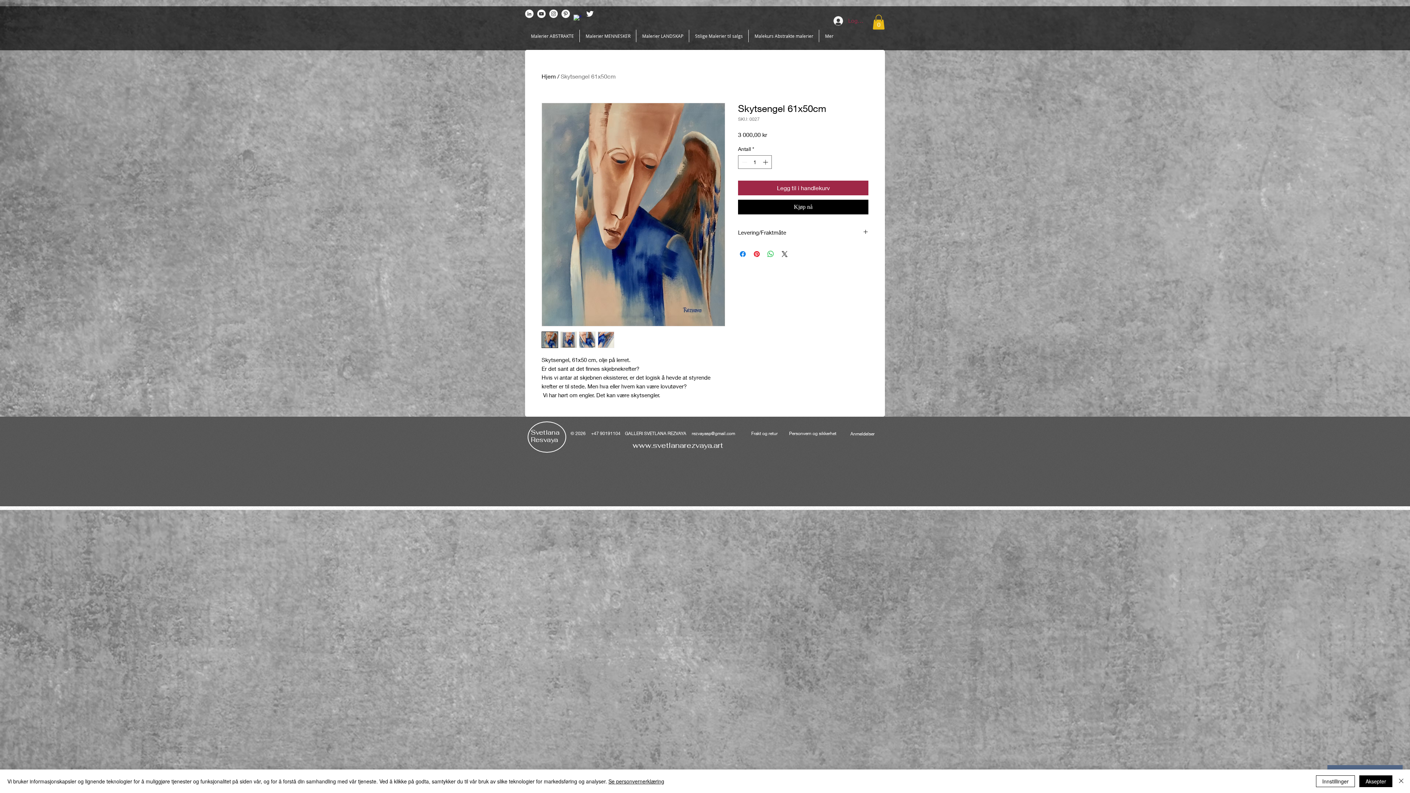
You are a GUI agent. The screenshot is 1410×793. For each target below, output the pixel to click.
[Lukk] (1401, 781)
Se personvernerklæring (636, 781)
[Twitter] (590, 14)
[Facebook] (578, 19)
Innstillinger (1335, 781)
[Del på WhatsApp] (770, 254)
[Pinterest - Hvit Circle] (565, 14)
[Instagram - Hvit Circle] (553, 14)
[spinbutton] (755, 162)
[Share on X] (784, 254)
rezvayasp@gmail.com (713, 433)
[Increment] (766, 162)
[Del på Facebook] (742, 254)
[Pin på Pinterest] (756, 254)
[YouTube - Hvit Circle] (541, 14)
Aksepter (1376, 781)
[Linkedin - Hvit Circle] (529, 14)
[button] (878, 22)
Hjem (549, 76)
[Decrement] (743, 162)
